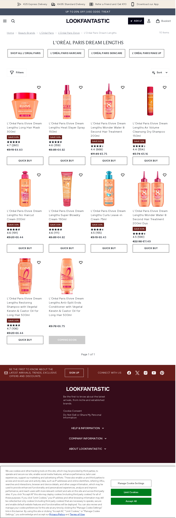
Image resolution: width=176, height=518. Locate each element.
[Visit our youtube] (154, 373)
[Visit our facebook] (129, 373)
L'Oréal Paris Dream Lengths (88, 43)
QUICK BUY (25, 160)
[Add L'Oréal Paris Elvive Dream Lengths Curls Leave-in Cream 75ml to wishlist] (123, 175)
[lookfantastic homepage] (88, 21)
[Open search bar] (13, 21)
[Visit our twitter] (137, 373)
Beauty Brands (26, 32)
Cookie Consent (72, 411)
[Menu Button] (4, 21)
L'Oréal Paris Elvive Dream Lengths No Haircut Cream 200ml (24, 215)
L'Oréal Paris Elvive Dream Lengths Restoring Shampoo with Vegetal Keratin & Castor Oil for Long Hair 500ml (24, 307)
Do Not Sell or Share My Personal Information (82, 416)
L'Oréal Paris (47, 32)
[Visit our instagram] (145, 373)
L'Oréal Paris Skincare (106, 53)
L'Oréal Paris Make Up (146, 53)
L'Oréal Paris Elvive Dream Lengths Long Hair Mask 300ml (24, 127)
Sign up (74, 372)
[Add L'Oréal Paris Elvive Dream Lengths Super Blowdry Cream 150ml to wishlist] (81, 175)
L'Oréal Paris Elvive (69, 32)
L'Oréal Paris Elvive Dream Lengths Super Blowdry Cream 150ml (66, 215)
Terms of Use (77, 514)
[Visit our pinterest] (162, 373)
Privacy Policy (57, 514)
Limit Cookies (131, 492)
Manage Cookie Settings (131, 483)
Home (10, 32)
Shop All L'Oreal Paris (25, 53)
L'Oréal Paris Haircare (66, 53)
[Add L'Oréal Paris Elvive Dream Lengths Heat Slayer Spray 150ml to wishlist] (81, 87)
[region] (88, 492)
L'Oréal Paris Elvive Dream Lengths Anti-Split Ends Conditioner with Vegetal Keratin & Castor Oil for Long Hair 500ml (66, 307)
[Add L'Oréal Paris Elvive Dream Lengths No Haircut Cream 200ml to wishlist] (39, 175)
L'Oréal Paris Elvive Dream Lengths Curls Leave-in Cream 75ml (108, 215)
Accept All (131, 501)
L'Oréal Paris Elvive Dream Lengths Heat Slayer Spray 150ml (67, 127)
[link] (149, 21)
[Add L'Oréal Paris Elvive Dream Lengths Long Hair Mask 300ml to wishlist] (39, 87)
